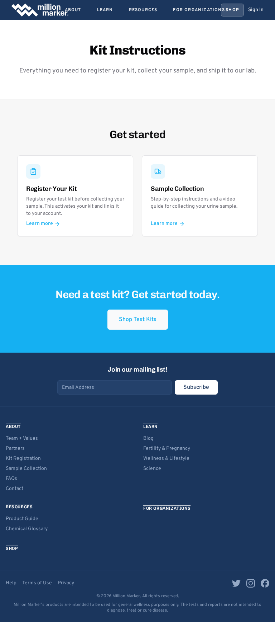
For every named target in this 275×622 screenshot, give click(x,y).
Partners (15, 449)
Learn (105, 10)
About (73, 10)
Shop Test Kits (137, 319)
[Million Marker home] (39, 10)
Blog (148, 438)
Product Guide (22, 519)
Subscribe (196, 387)
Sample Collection (26, 469)
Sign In (256, 10)
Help (11, 583)
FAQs (11, 479)
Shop (232, 10)
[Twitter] (236, 583)
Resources (143, 10)
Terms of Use (37, 583)
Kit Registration (23, 459)
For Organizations (199, 10)
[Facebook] (265, 583)
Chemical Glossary (27, 529)
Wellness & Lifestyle (166, 459)
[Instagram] (250, 583)
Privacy (66, 583)
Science (152, 469)
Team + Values (22, 438)
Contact (14, 489)
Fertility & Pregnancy (166, 449)
